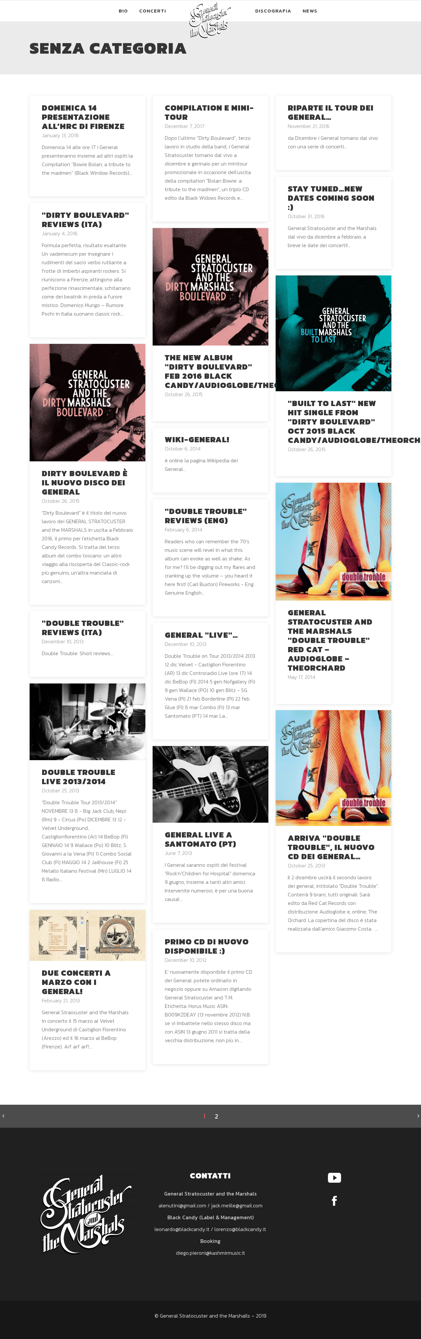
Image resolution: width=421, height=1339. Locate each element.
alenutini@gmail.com (182, 1205)
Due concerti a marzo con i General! (76, 982)
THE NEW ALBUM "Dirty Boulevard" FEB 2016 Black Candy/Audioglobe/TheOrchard (240, 371)
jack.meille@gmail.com (236, 1205)
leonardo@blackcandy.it (182, 1229)
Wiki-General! (197, 439)
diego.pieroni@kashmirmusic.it (210, 1253)
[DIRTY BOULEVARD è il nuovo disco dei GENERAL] (87, 402)
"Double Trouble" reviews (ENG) (206, 515)
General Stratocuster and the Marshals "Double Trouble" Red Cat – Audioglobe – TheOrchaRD (330, 640)
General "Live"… (201, 635)
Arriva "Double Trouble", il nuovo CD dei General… (331, 847)
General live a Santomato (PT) (200, 839)
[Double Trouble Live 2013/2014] (87, 721)
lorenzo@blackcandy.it (240, 1229)
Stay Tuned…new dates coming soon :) (331, 198)
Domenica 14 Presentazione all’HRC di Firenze (83, 117)
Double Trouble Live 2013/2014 (78, 776)
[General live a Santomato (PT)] (210, 783)
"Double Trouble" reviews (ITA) (83, 627)
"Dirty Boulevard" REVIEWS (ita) (85, 219)
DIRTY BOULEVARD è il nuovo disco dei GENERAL (85, 483)
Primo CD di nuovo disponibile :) (207, 946)
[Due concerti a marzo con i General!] (87, 935)
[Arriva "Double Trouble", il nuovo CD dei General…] (333, 767)
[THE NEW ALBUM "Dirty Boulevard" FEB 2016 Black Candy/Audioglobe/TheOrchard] (210, 286)
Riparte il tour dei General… (331, 112)
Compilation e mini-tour (209, 112)
